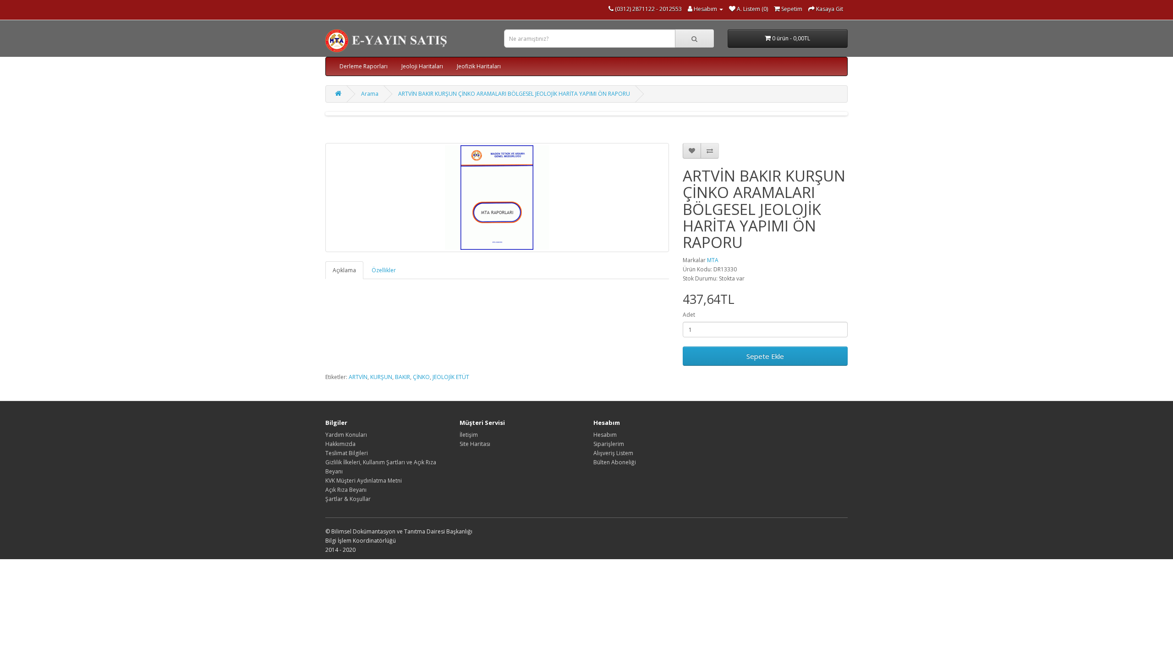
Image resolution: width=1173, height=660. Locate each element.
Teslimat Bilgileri (346, 453)
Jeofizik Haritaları (479, 66)
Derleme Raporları (364, 66)
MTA (712, 260)
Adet (689, 315)
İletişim (469, 435)
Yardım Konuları (346, 435)
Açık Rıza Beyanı (346, 490)
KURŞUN (381, 377)
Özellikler (384, 270)
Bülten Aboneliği (614, 462)
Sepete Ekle (765, 356)
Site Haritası (475, 444)
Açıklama (344, 270)
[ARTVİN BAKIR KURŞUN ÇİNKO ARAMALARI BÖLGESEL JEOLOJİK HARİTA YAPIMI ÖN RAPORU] (497, 197)
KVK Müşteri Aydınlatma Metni (363, 480)
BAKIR (402, 377)
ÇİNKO (421, 377)
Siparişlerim (608, 444)
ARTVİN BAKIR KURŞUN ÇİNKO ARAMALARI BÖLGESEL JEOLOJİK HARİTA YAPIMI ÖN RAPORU (514, 94)
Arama (369, 94)
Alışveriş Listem (613, 453)
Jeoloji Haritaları (422, 66)
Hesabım (605, 435)
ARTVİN (358, 377)
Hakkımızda (340, 444)
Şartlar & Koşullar (348, 499)
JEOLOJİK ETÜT (451, 377)
